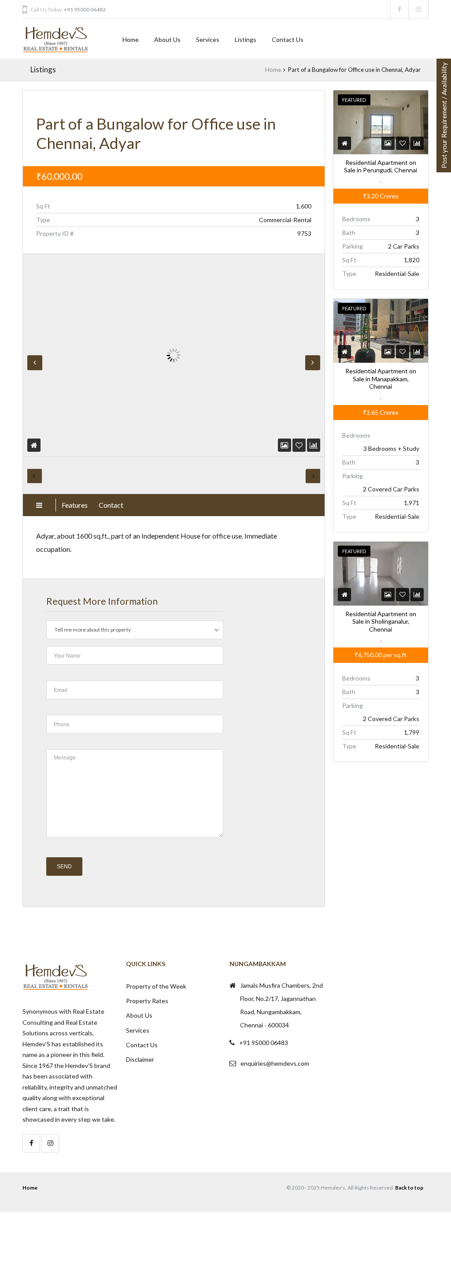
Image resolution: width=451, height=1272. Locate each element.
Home (130, 39)
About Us (167, 39)
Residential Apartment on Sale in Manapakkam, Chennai (380, 379)
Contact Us (287, 39)
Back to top (409, 1187)
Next (312, 362)
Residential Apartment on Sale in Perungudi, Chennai (380, 166)
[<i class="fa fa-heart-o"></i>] (299, 445)
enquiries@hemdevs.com (274, 1063)
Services (207, 39)
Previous (34, 362)
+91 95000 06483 (85, 9)
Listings (245, 39)
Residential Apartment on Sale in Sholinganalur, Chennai (380, 621)
